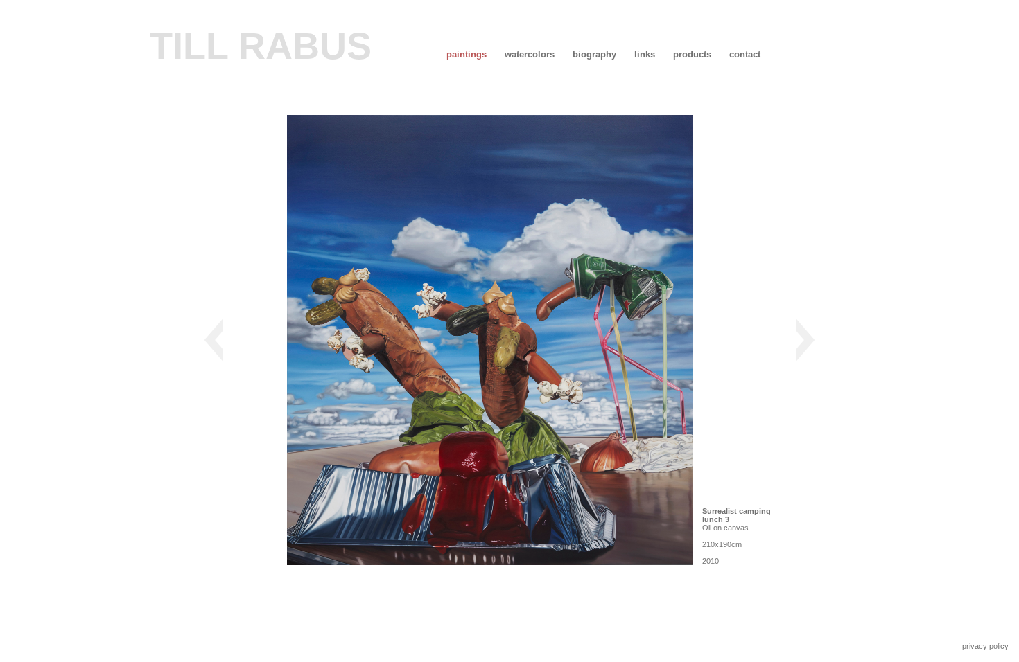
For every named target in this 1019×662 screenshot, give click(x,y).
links (644, 54)
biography (594, 54)
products (692, 54)
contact (744, 54)
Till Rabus (261, 45)
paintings (466, 54)
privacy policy (985, 646)
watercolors (530, 54)
